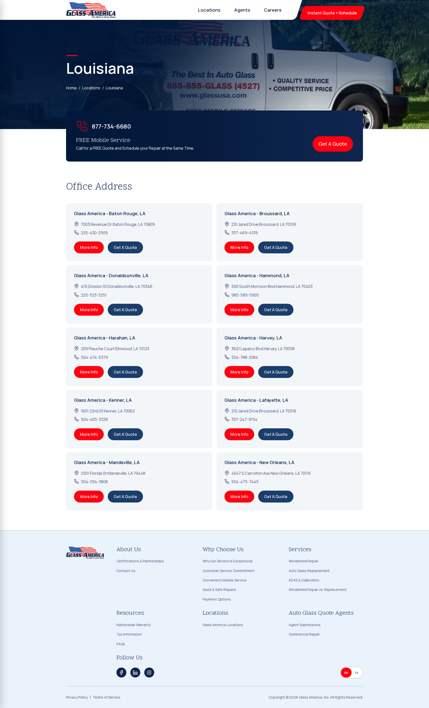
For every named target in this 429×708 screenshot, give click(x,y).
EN (346, 672)
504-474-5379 (94, 357)
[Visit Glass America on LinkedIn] (135, 672)
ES (357, 672)
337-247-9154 (244, 419)
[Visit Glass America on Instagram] (149, 672)
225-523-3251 (94, 295)
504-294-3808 (94, 481)
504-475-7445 (245, 481)
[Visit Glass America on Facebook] (121, 672)
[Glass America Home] (91, 10)
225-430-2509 (94, 233)
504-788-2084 (244, 357)
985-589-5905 (245, 295)
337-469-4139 (244, 233)
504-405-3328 (94, 419)
